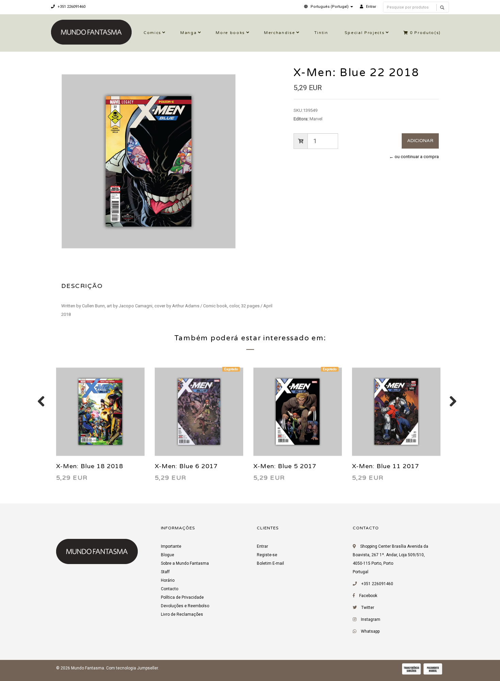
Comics (152, 33)
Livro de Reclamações (182, 614)
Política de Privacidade (182, 597)
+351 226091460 (70, 6)
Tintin (321, 33)
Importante (171, 546)
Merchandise (279, 33)
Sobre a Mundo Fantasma (185, 563)
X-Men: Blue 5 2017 (284, 466)
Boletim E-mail (270, 563)
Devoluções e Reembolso (185, 605)
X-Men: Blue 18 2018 (89, 466)
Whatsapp (370, 631)
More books (230, 33)
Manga (188, 33)
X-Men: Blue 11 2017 (385, 466)
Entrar (262, 546)
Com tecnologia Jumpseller (132, 668)
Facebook (368, 595)
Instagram (370, 619)
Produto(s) (425, 33)
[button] (328, 6)
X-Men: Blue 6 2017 (186, 466)
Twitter (367, 607)
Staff (165, 571)
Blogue (167, 554)
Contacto (169, 588)
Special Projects (365, 33)
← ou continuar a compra (414, 156)
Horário (167, 580)
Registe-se (267, 554)
